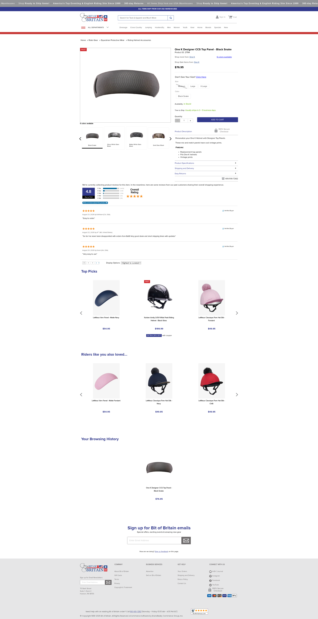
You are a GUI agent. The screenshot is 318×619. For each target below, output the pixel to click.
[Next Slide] (170, 138)
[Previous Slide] (80, 138)
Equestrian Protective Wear (112, 40)
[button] (181, 86)
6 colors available (224, 57)
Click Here (201, 77)
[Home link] (83, 40)
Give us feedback (161, 551)
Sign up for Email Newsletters (91, 578)
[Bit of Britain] (99, 18)
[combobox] (146, 17)
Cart (235, 17)
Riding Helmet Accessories (139, 40)
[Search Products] (171, 18)
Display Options (113, 263)
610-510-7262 (231, 179)
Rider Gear (93, 40)
